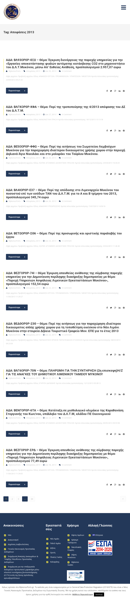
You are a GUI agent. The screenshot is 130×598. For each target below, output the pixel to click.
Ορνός (52, 552)
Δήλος (52, 548)
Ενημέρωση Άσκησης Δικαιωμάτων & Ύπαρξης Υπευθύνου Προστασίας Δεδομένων (21, 559)
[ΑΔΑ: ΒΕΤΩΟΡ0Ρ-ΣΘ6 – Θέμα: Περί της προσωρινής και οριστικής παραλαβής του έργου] (108, 257)
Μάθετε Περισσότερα (82, 594)
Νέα (9, 535)
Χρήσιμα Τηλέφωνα (73, 541)
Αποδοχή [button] (99, 594)
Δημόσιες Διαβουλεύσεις (18, 544)
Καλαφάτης (54, 562)
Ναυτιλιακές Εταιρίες (74, 548)
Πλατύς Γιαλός (56, 557)
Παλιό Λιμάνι (55, 543)
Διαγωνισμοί (13, 540)
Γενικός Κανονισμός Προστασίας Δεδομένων (19, 550)
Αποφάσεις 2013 (33, 71)
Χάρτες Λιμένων (77, 535)
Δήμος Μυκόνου (72, 556)
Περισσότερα (14, 91)
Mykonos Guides (73, 563)
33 (32, 499)
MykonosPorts (15, 71)
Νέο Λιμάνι (54, 539)
